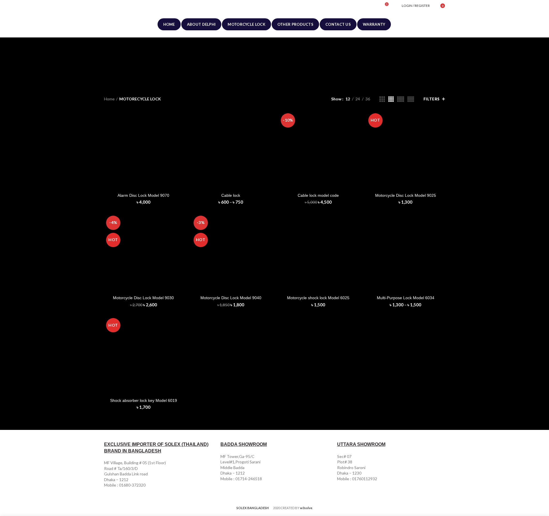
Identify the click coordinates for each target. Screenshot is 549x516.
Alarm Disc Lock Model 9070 (143, 195)
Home (109, 98)
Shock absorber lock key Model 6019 (143, 400)
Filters (431, 99)
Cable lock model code (318, 195)
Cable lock (230, 195)
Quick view (179, 133)
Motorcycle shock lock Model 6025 (318, 297)
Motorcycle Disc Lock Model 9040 (230, 297)
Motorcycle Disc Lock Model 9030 (143, 297)
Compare (179, 120)
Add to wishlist (179, 146)
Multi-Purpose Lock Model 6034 (405, 297)
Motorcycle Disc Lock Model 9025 (405, 195)
